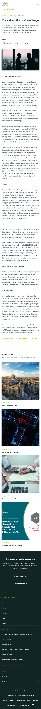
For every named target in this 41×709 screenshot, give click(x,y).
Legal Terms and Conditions (26, 695)
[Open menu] (38, 4)
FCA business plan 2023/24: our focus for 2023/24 (19, 338)
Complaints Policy (12, 705)
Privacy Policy (20, 700)
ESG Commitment (32, 700)
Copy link (27, 43)
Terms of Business (8, 700)
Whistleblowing (24, 705)
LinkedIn (8, 43)
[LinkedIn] (33, 705)
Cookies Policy (11, 695)
